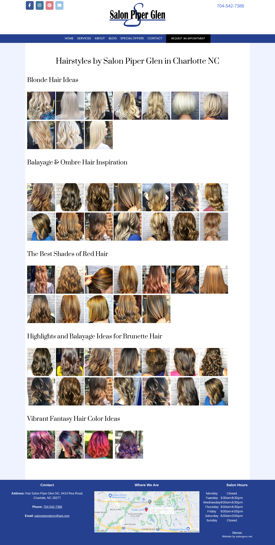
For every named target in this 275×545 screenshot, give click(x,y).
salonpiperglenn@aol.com (51, 515)
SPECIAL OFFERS (132, 38)
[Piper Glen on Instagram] (40, 5)
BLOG (113, 38)
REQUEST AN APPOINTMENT (188, 38)
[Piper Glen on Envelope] (59, 5)
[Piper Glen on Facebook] (30, 5)
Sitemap (237, 532)
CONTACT (155, 38)
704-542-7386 (52, 506)
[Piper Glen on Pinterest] (50, 5)
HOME (69, 38)
